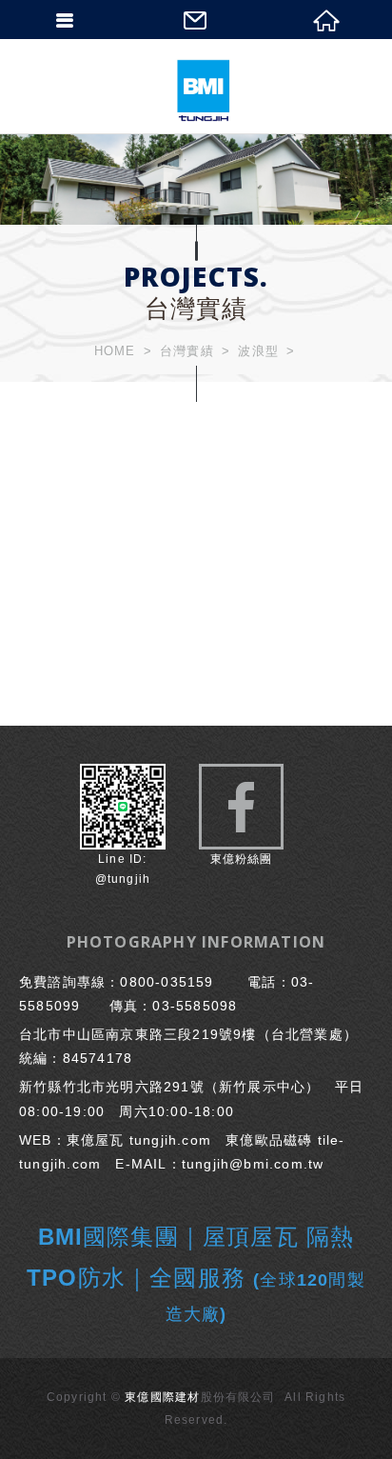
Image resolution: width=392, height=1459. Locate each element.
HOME (115, 351)
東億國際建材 (162, 1397)
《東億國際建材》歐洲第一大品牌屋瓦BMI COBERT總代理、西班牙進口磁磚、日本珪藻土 (202, 90)
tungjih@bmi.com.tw (253, 1163)
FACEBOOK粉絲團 (241, 806)
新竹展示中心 (262, 1086)
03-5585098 (194, 1005)
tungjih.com (170, 1140)
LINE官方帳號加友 (123, 827)
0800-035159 (166, 981)
